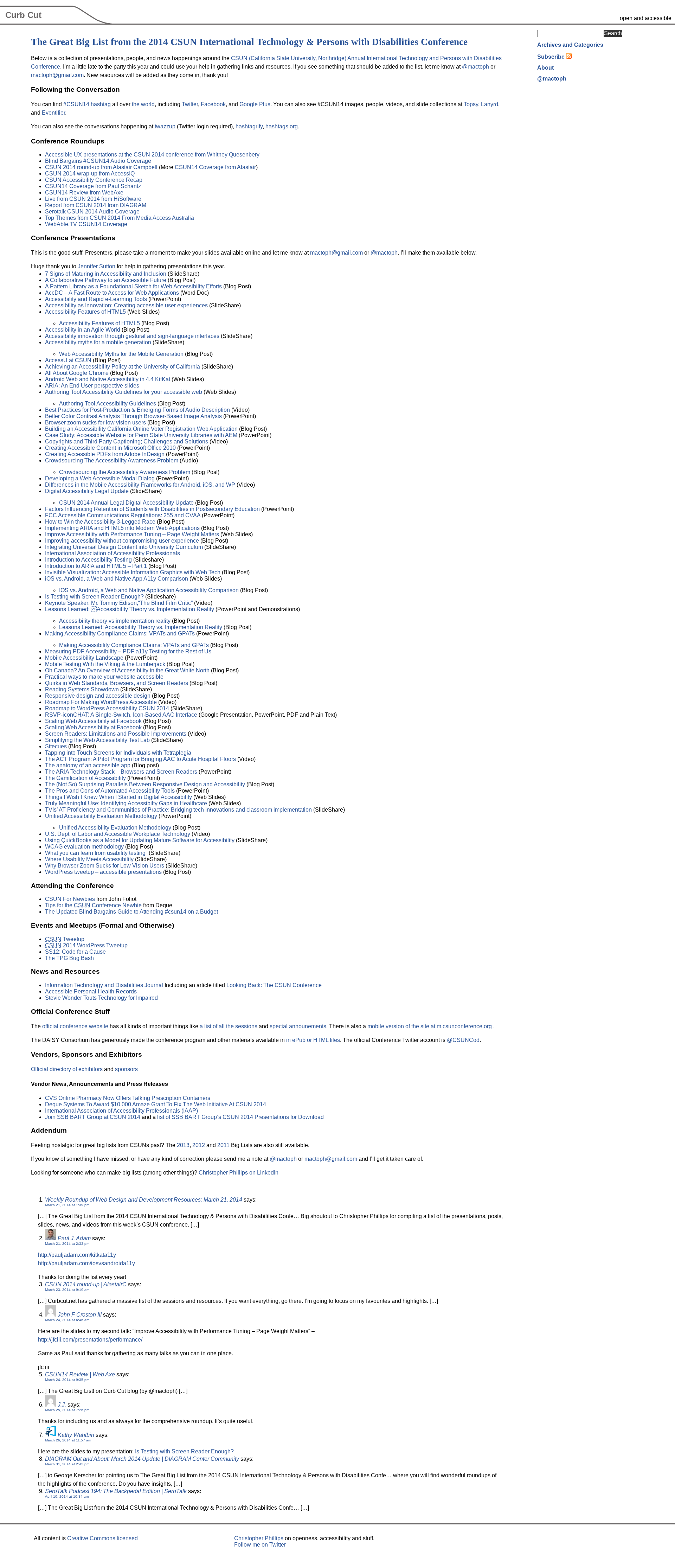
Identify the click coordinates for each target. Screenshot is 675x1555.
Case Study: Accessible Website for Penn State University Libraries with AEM (141, 435)
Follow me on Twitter (260, 1545)
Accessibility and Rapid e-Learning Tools (96, 299)
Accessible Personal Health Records (91, 991)
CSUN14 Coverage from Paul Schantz (93, 186)
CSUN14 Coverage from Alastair (215, 167)
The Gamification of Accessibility (85, 778)
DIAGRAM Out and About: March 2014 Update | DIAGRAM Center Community (142, 1459)
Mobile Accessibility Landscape (84, 658)
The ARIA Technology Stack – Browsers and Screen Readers (121, 772)
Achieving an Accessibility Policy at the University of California (122, 367)
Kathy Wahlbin (76, 1435)
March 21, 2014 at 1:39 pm (67, 1205)
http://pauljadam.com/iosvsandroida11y (86, 1263)
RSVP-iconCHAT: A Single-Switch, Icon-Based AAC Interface (121, 715)
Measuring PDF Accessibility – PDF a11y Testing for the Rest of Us (128, 651)
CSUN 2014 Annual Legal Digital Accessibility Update (126, 503)
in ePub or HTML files (313, 1040)
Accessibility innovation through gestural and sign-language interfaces (132, 336)
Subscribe (551, 57)
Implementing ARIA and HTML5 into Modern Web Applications (122, 528)
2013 (183, 1145)
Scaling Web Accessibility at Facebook (93, 721)
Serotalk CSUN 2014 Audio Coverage (92, 212)
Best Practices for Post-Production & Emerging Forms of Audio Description (137, 410)
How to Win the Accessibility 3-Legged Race (100, 522)
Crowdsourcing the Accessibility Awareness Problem (124, 472)
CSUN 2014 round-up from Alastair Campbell (101, 167)
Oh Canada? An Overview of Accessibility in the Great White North (127, 670)
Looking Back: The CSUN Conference (274, 985)
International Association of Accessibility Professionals (112, 553)
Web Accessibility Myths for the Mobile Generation (121, 354)
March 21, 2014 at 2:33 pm (67, 1244)
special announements (298, 1026)
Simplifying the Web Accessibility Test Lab (97, 740)
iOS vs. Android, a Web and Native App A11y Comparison (116, 579)
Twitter (190, 104)
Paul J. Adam (74, 1238)
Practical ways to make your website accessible (104, 677)
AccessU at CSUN (68, 360)
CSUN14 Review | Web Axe (80, 1374)
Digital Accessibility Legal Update (87, 491)
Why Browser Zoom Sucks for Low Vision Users (104, 866)
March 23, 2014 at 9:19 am (67, 1290)
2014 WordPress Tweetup (86, 945)
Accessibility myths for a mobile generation (98, 342)
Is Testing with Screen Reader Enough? (94, 597)
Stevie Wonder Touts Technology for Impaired (101, 998)
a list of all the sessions (228, 1026)
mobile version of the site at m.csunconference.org (430, 1026)
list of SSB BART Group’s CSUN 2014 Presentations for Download (240, 1117)
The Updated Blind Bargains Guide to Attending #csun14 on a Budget (131, 912)
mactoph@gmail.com (57, 75)
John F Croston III (80, 1315)
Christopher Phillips (258, 1538)
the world (143, 104)
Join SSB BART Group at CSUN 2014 (92, 1117)
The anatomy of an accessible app (87, 765)
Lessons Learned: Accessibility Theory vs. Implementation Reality (129, 609)
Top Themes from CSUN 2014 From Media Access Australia (119, 218)
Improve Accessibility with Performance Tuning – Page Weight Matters (132, 534)
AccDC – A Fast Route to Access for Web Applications (112, 293)
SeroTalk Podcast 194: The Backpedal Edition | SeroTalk (116, 1491)
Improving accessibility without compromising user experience (122, 541)
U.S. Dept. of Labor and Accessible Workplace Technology (117, 834)
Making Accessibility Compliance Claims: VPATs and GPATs (120, 633)
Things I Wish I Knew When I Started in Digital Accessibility (118, 797)
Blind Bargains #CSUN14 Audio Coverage (98, 161)
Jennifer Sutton (96, 266)
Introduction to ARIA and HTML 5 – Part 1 (96, 566)
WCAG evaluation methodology (84, 847)
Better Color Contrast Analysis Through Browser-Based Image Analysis (133, 416)
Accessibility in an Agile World (82, 330)
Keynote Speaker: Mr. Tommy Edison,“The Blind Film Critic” (119, 603)
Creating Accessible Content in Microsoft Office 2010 (110, 448)
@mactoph (475, 67)
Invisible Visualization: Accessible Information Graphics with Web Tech (132, 572)
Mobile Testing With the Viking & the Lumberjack (105, 664)
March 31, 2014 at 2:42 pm (67, 1464)
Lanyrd (489, 104)
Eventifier (53, 113)
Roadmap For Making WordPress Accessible (101, 702)
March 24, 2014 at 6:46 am (67, 1320)
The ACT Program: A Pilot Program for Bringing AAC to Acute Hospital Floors (140, 759)
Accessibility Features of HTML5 (85, 312)
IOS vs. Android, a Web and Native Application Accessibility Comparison (149, 590)
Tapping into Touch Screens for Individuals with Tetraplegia (118, 753)
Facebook (213, 104)
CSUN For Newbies (70, 899)
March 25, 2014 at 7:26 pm (67, 1410)
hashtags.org (281, 126)
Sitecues (56, 746)
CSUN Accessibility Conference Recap (93, 180)
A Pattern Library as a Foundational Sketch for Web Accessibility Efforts (133, 286)
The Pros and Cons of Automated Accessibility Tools (110, 791)
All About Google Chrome (77, 373)
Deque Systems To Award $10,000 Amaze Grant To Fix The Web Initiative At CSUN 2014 (155, 1104)
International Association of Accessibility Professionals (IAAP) (121, 1111)
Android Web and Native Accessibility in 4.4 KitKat (107, 379)
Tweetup (64, 939)
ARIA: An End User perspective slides (92, 386)
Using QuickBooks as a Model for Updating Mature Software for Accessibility (139, 840)
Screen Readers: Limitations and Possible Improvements (115, 734)
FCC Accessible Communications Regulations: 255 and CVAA (122, 515)
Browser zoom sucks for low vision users (95, 422)
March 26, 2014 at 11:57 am (68, 1440)
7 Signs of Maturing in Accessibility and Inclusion (105, 274)
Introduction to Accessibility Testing (88, 560)
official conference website (75, 1026)
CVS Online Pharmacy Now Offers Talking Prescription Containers (127, 1098)
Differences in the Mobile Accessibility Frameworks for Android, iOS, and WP (140, 485)
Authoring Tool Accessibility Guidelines (107, 404)
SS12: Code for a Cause (75, 952)
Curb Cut (23, 15)
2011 (223, 1145)
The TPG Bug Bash (69, 958)
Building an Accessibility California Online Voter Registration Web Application (141, 429)
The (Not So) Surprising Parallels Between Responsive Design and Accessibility (145, 784)
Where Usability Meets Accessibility (89, 859)
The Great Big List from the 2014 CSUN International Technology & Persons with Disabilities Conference (249, 42)
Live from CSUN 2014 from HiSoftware (93, 199)
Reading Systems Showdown (82, 689)
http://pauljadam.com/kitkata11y (77, 1255)
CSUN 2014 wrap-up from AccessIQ (90, 174)
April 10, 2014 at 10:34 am (67, 1496)
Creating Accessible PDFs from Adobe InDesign (105, 454)
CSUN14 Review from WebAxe (84, 193)
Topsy (471, 104)
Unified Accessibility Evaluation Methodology (101, 816)
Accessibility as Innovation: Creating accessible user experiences (126, 305)
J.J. (62, 1405)
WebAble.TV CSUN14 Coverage (86, 224)
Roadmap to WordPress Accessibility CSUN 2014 (107, 708)
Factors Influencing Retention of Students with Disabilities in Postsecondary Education (152, 509)
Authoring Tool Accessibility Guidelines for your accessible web (123, 392)
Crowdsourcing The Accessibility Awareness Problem (111, 460)
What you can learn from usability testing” (96, 853)
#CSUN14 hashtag (87, 104)
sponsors (126, 1069)
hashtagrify (249, 126)
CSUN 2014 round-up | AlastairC (86, 1284)
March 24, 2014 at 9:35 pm (67, 1380)
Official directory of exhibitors (67, 1069)
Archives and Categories (570, 45)
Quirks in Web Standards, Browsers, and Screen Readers (116, 683)
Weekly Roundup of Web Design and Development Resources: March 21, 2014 (143, 1200)
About (545, 68)
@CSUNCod (463, 1040)
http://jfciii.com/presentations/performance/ (90, 1340)
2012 (198, 1145)
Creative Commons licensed (102, 1538)
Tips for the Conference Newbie (93, 905)
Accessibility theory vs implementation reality (115, 621)
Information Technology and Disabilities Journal (104, 985)
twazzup (165, 126)
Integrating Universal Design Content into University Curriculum (124, 547)
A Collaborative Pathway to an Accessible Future (105, 280)
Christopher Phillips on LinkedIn (238, 1173)
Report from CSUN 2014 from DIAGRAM (95, 205)
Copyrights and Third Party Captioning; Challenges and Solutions (126, 441)
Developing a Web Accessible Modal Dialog (100, 478)
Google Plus (254, 104)
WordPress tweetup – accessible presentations (103, 872)
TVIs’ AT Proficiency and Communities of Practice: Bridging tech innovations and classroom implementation (178, 810)
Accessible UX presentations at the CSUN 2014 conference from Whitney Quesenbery (152, 155)
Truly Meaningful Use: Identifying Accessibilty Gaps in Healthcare (126, 803)
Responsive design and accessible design (97, 696)
